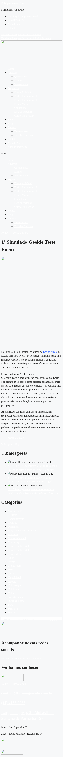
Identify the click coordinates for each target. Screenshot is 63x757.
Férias (11, 569)
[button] (35, 73)
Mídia (11, 593)
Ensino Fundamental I (25, 96)
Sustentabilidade (16, 600)
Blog (10, 123)
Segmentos (13, 88)
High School (14, 577)
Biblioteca (13, 139)
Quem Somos (21, 167)
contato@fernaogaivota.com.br (27, 693)
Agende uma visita (17, 147)
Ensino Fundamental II (25, 100)
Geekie (11, 573)
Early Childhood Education (22, 530)
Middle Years (14, 589)
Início (11, 160)
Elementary (13, 542)
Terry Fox (13, 608)
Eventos (18, 80)
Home (11, 68)
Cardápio (12, 515)
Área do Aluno (15, 143)
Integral (12, 581)
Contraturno (20, 107)
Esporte (12, 557)
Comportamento (16, 518)
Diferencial (13, 526)
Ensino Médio (21, 104)
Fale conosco (21, 131)
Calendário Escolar (24, 115)
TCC (10, 604)
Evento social (14, 565)
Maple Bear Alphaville (12, 9)
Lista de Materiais (23, 111)
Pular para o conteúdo (12, 3)
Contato (12, 127)
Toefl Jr (12, 612)
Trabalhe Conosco (23, 135)
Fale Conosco (21, 222)
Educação (13, 534)
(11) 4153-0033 (13, 703)
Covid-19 (12, 522)
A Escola (12, 72)
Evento (11, 561)
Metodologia (14, 585)
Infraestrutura (21, 84)
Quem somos (21, 76)
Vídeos (11, 119)
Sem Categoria (15, 597)
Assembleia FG (16, 511)
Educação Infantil (23, 92)
